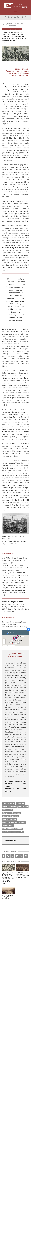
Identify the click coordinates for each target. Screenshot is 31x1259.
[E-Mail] (26, 856)
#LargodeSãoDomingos (11, 813)
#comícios (20, 803)
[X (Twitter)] (8, 856)
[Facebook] (21, 856)
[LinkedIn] (3, 856)
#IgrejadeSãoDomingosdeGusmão (15, 807)
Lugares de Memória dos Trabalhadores (15, 24)
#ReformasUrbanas (9, 822)
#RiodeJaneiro (7, 825)
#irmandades (7, 810)
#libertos (5, 816)
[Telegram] (17, 856)
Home (3, 24)
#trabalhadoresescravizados (13, 832)
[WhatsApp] (12, 856)
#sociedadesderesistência (12, 829)
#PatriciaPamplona (9, 819)
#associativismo (8, 803)
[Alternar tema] (23, 17)
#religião (22, 822)
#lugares (14, 816)
